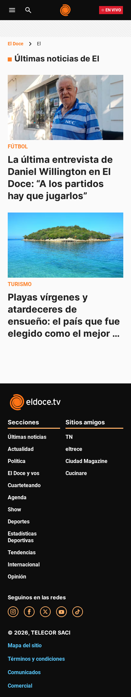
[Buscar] (28, 10)
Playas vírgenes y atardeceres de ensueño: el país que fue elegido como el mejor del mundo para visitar (65, 321)
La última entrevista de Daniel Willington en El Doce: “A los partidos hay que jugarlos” (61, 177)
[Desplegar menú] (12, 10)
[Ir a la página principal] (65, 10)
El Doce (16, 43)
